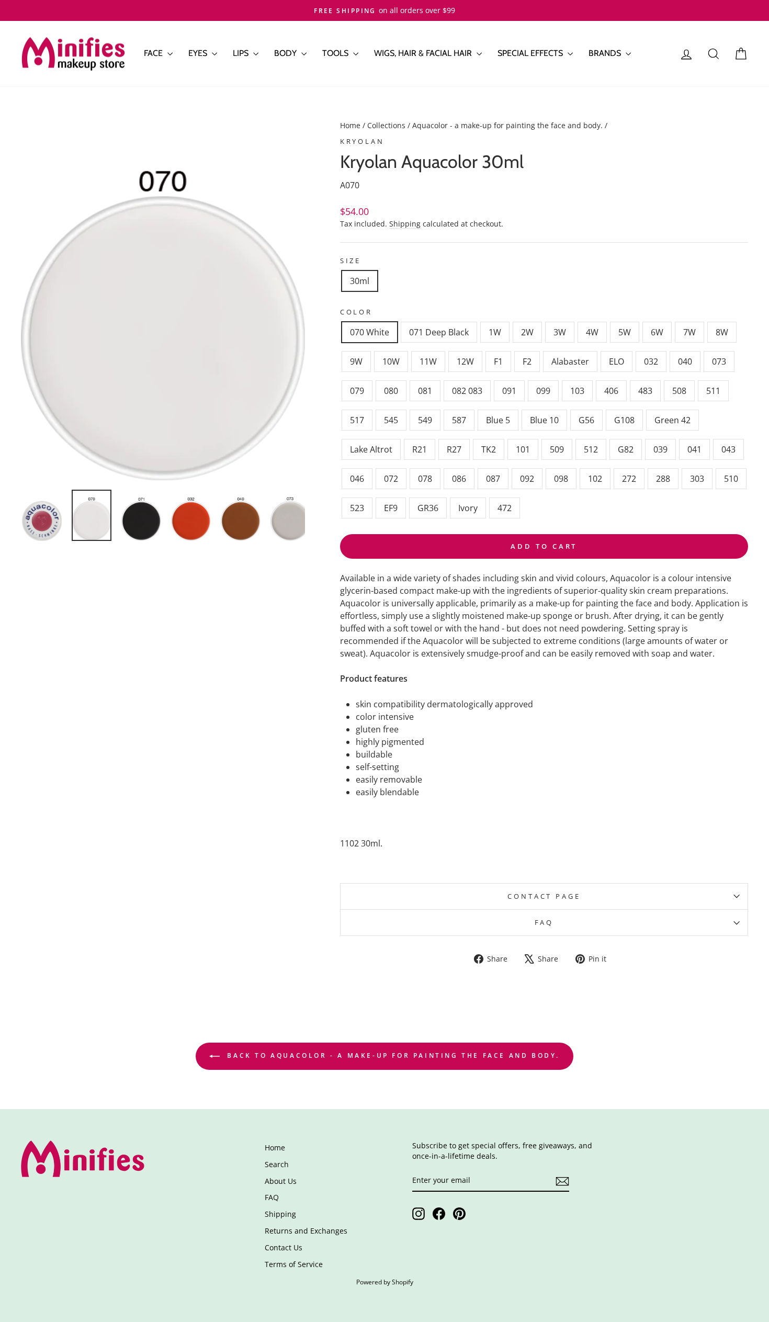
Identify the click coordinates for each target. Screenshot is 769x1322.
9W (356, 361)
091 (509, 391)
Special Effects (531, 53)
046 (357, 478)
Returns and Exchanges (306, 1231)
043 (728, 449)
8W (722, 332)
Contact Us (283, 1247)
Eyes (198, 53)
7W (689, 332)
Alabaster (570, 361)
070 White (369, 332)
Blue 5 (498, 420)
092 (527, 478)
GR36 (427, 508)
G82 (626, 449)
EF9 (391, 508)
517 (357, 420)
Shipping (405, 224)
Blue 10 (544, 420)
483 (645, 391)
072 (391, 478)
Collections (386, 125)
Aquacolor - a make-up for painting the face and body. (507, 125)
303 (697, 478)
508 (679, 391)
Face (154, 53)
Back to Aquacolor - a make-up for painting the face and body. (392, 1055)
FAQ (544, 922)
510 (731, 478)
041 (694, 449)
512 (591, 449)
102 (595, 478)
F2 (527, 361)
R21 (419, 449)
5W (624, 332)
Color (356, 312)
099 (543, 391)
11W (428, 361)
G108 (624, 420)
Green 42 (672, 420)
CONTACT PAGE (543, 896)
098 (561, 478)
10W (391, 361)
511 (713, 391)
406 (611, 391)
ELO (616, 361)
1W (495, 332)
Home (350, 125)
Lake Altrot (371, 449)
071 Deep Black (439, 332)
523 (357, 508)
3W (559, 332)
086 (459, 478)
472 (504, 508)
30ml (359, 281)
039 (660, 449)
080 (391, 391)
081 (425, 391)
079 (357, 391)
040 (685, 361)
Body (286, 53)
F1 (498, 361)
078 (425, 478)
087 (493, 478)
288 (663, 478)
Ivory (468, 508)
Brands (606, 53)
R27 (454, 449)
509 (557, 449)
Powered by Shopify (384, 1282)
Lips (242, 53)
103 (577, 391)
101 (523, 449)
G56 (586, 420)
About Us (281, 1181)
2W (527, 332)
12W (465, 361)
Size (350, 260)
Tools (336, 53)
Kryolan (362, 141)
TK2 (488, 449)
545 (391, 420)
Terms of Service (294, 1264)
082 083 (467, 391)
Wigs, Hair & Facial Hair (424, 53)
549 (425, 420)
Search (277, 1164)
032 (651, 361)
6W (657, 332)
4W (592, 332)
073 (719, 361)
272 (629, 478)
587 (459, 420)
